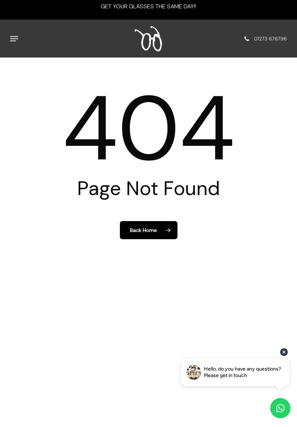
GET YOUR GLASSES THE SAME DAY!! (148, 6)
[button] (14, 38)
